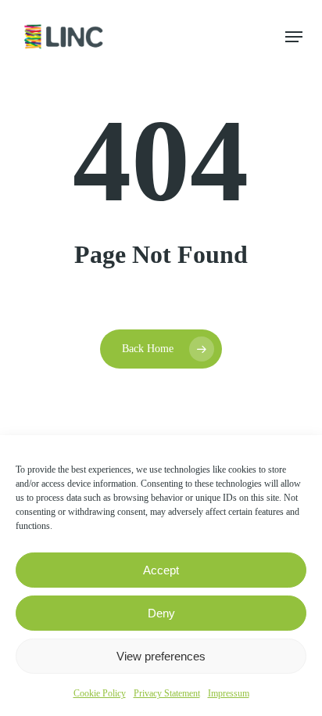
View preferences (161, 656)
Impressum (228, 693)
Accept (161, 570)
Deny (161, 613)
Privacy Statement (167, 693)
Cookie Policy (99, 693)
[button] (293, 37)
